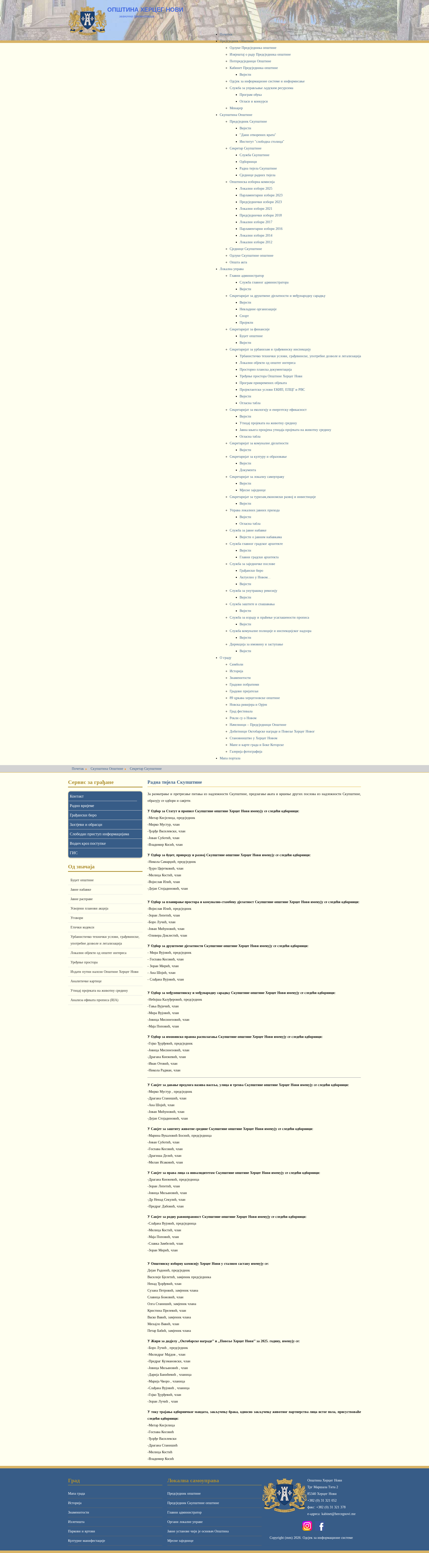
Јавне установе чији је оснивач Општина (198, 1531)
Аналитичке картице (86, 981)
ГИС (74, 853)
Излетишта (76, 1522)
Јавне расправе (82, 899)
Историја (74, 1503)
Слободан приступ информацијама (99, 834)
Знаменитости (78, 1512)
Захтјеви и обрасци (86, 824)
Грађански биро (83, 815)
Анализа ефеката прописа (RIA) (94, 1000)
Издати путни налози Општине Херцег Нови (105, 972)
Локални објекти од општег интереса (98, 953)
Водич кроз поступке (88, 843)
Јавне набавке (81, 889)
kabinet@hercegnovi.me (339, 1514)
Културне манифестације (86, 1541)
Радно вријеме (82, 806)
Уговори (77, 918)
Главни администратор (184, 1512)
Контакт (77, 796)
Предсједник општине (184, 1493)
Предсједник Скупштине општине (193, 1503)
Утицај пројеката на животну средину (99, 990)
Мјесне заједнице (180, 1541)
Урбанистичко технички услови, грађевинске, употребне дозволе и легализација (105, 940)
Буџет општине (82, 880)
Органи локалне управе (185, 1522)
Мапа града (76, 1493)
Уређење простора (84, 962)
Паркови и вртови (81, 1531)
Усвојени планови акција (89, 908)
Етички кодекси (82, 927)
